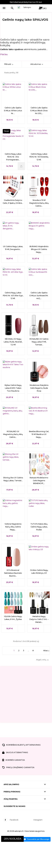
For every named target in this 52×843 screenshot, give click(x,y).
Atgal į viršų (42, 660)
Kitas (46, 650)
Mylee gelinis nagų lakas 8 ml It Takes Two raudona (13, 388)
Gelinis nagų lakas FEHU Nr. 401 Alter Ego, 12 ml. (13, 295)
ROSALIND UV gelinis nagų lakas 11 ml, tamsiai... (39, 342)
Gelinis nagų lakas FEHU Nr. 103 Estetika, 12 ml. (39, 157)
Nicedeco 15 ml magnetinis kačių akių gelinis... (39, 203)
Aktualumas (36, 64)
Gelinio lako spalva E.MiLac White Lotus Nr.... (13, 110)
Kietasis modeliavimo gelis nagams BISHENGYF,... (39, 480)
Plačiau (4, 54)
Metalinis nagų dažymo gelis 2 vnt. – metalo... (39, 619)
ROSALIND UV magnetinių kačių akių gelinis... (13, 434)
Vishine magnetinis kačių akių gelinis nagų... (13, 527)
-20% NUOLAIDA (12, 839)
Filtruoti (9, 64)
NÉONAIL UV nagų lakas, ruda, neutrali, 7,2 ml (13, 342)
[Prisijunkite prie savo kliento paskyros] (40, 8)
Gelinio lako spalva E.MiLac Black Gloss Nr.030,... (39, 110)
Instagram (38, 820)
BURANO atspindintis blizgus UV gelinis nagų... (39, 249)
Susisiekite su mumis (14, 806)
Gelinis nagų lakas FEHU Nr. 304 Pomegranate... (13, 157)
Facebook (14, 820)
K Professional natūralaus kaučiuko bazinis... (13, 573)
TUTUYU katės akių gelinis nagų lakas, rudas (39, 527)
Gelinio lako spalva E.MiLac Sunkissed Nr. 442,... (39, 295)
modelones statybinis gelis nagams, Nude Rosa (39, 388)
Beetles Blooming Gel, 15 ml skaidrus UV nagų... (39, 434)
